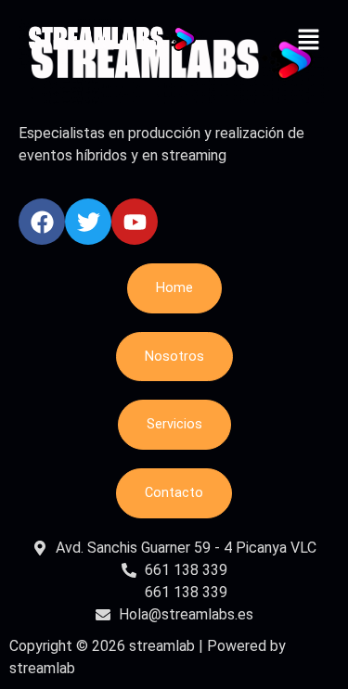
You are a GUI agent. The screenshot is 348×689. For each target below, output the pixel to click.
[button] (308, 41)
